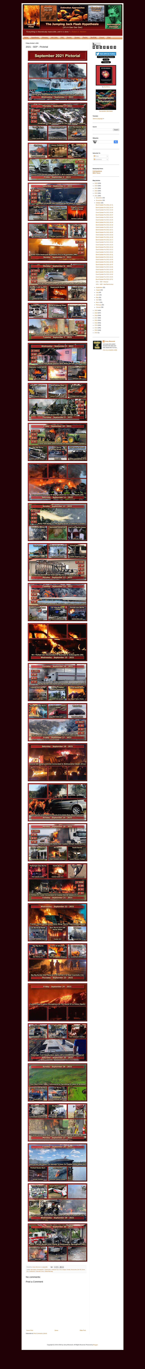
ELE (28, 1271)
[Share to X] (59, 1267)
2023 (96, 190)
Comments (98, 159)
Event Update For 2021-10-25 (104, 220)
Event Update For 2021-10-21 (104, 230)
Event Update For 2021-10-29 (104, 210)
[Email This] (55, 1267)
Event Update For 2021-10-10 (104, 257)
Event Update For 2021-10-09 (104, 259)
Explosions (32, 1271)
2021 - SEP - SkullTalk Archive (104, 284)
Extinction (38, 1271)
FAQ (62, 37)
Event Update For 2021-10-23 (104, 225)
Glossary (45, 37)
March (98, 302)
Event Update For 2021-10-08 (104, 262)
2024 (96, 188)
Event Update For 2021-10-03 (104, 274)
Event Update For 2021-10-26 (104, 217)
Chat (108, 37)
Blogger (95, 1345)
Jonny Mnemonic (110, 341)
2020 (96, 310)
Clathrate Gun (55, 1269)
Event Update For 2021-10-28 (104, 212)
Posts (97, 156)
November (99, 200)
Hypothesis (35, 37)
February (99, 305)
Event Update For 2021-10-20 (104, 232)
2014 (96, 325)
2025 (96, 186)
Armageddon (40, 1269)
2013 (96, 328)
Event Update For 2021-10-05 (104, 269)
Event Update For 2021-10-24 (104, 222)
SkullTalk (93, 37)
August (98, 290)
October (98, 203)
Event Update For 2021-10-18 (104, 237)
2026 (96, 183)
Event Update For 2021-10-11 (104, 254)
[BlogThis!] (57, 1267)
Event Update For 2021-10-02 (104, 277)
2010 (96, 332)
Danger (64, 1269)
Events (69, 37)
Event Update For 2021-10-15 (104, 244)
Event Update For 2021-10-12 (104, 252)
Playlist (85, 37)
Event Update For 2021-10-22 (104, 227)
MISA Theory (96, 173)
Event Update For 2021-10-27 (104, 215)
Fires (42, 1271)
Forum (102, 37)
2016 (96, 320)
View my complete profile (110, 350)
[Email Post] (51, 1267)
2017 (96, 318)
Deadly (68, 1269)
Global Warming (49, 1271)
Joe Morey (107, 87)
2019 (96, 313)
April (97, 300)
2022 (96, 193)
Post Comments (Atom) (40, 1333)
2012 (96, 330)
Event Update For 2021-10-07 (104, 264)
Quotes (77, 37)
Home (26, 37)
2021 (96, 195)
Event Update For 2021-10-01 (104, 279)
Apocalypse (34, 1269)
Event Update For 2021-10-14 (104, 247)
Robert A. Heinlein (79, 32)
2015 (96, 323)
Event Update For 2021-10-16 (104, 242)
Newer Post (29, 1330)
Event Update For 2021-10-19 (104, 235)
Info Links (54, 37)
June (97, 295)
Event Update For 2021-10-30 (104, 207)
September (99, 287)
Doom (83, 1269)
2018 (96, 315)
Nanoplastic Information (106, 111)
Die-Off (79, 1269)
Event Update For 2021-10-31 (104, 205)
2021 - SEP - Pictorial (102, 282)
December (99, 198)
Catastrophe (47, 1269)
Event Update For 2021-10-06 (104, 267)
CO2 (60, 1269)
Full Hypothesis (97, 171)
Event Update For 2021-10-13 (104, 249)
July (97, 292)
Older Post (83, 1330)
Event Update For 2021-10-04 (104, 272)
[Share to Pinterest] (63, 1267)
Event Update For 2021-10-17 (104, 239)
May (97, 297)
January (98, 307)
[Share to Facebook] (61, 1267)
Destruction (74, 1269)
